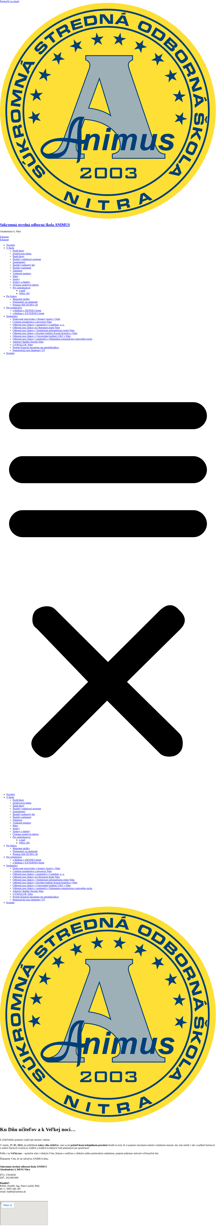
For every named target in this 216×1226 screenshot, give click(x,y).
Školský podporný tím (24, 265)
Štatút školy (18, 256)
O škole (10, 248)
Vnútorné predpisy (22, 273)
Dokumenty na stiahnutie (25, 302)
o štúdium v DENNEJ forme (27, 310)
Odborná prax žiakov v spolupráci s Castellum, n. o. (39, 324)
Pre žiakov (11, 296)
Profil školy (18, 250)
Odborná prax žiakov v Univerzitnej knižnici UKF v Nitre (42, 336)
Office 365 (24, 293)
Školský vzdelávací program (27, 259)
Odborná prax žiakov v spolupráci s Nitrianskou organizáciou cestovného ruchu (52, 339)
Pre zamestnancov (22, 287)
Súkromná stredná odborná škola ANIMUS (35, 225)
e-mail (22, 290)
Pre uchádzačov (14, 307)
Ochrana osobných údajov (26, 285)
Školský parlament (22, 267)
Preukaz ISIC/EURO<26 (25, 304)
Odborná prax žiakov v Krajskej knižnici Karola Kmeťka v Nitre (45, 333)
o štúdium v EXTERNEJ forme (28, 313)
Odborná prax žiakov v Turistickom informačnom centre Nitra (43, 330)
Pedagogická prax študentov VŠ (29, 350)
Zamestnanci (19, 262)
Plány (15, 276)
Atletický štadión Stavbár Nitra (28, 341)
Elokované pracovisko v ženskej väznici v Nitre (36, 319)
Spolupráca (12, 316)
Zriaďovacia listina (22, 253)
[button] (108, 574)
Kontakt (10, 353)
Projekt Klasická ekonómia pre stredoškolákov (36, 347)
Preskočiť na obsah (9, 1)
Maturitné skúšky (21, 299)
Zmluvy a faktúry (21, 282)
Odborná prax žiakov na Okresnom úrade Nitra (36, 327)
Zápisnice (17, 270)
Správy (16, 279)
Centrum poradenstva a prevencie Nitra (32, 322)
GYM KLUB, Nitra (23, 344)
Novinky (10, 245)
